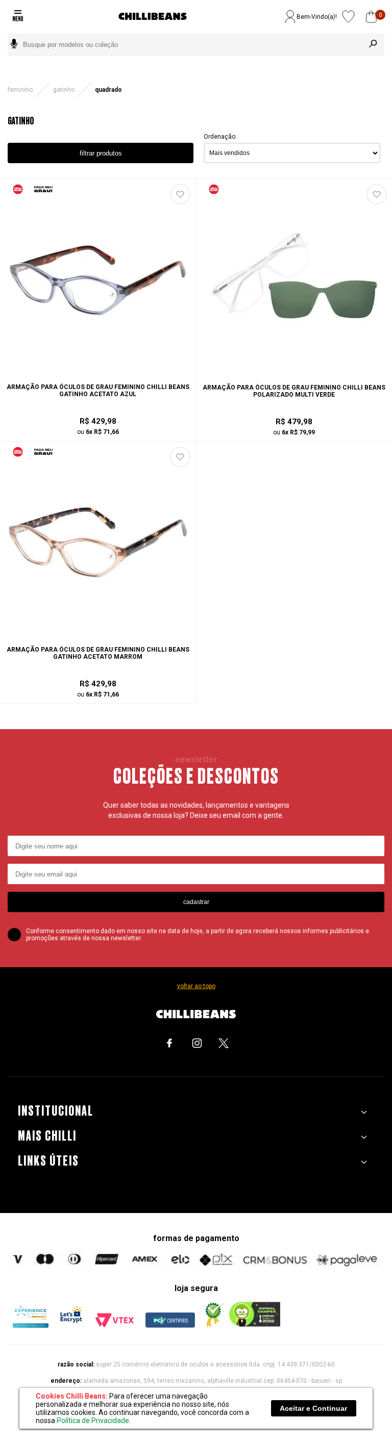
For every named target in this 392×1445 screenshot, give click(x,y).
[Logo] (152, 16)
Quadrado (108, 89)
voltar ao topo (196, 986)
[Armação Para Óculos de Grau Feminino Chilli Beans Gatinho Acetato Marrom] (97, 629)
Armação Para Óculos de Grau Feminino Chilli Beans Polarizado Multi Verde (294, 391)
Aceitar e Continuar (313, 1408)
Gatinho (64, 89)
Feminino (20, 89)
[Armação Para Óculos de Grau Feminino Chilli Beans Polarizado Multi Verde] (294, 367)
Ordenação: (220, 136)
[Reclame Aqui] (212, 1325)
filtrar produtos (101, 153)
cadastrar (196, 902)
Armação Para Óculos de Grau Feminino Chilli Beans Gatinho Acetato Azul (98, 390)
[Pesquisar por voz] (14, 44)
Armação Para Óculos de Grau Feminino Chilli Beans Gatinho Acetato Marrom (98, 653)
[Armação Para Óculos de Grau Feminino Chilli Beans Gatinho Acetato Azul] (97, 367)
